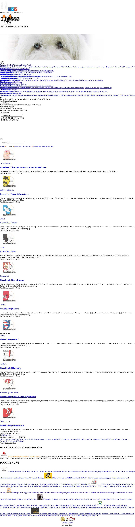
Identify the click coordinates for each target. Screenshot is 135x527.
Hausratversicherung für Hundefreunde (87, 95)
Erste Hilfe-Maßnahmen (30, 72)
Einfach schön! (5, 69)
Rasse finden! (4, 82)
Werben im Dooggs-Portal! (22, 65)
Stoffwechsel (83, 80)
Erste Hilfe (3, 71)
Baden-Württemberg (7, 190)
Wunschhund (4, 80)
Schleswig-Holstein (11, 441)
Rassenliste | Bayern (8, 223)
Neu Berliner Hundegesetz (9, 86)
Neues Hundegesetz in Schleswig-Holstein (93, 91)
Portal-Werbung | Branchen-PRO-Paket (55, 67)
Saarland (114, 439)
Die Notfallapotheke (45, 72)
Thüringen (21, 441)
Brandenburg (4, 276)
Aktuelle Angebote (67, 522)
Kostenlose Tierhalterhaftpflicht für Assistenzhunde (57, 95)
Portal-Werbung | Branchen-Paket (31, 67)
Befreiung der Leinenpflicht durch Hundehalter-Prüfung (43, 88)
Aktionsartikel (98, 80)
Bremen (2, 305)
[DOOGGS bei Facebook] (9, 10)
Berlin (2, 247)
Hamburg (3, 364)
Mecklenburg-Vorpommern (9, 393)
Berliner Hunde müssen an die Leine (12, 88)
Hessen (2, 335)
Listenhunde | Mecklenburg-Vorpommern (18, 397)
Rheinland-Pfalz (105, 439)
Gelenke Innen (52, 80)
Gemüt (59, 80)
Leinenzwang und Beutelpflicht (100, 88)
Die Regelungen (5, 163)
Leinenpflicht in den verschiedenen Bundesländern (62, 91)
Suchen (23, 437)
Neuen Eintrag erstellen (8, 443)
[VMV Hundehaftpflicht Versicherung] (67, 521)
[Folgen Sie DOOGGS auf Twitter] (12, 10)
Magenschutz (66, 80)
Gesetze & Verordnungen (8, 90)
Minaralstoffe (75, 80)
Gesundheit (4, 67)
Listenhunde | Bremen (9, 309)
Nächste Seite (6, 435)
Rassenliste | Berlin (8, 251)
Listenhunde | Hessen (9, 339)
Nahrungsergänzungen (39, 80)
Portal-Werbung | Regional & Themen (107, 67)
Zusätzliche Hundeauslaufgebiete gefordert (76, 88)
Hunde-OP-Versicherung (32, 95)
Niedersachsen (5, 421)
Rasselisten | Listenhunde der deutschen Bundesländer (23, 167)
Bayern (2, 219)
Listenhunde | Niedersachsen (12, 425)
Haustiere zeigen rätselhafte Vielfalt (26, 78)
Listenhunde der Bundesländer (10, 91)
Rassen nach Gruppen (7, 78)
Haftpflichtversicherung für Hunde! (12, 95)
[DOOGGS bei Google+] (15, 10)
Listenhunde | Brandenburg (12, 280)
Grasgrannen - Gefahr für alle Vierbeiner (13, 84)
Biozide (90, 80)
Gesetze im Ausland (6, 72)
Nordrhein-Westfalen (93, 439)
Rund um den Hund (6, 76)
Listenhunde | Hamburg (10, 368)
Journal (2, 146)
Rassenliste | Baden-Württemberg (14, 194)
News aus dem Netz (6, 65)
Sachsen (119, 439)
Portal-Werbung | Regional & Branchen (81, 67)
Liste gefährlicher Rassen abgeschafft (32, 91)
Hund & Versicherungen (8, 93)
